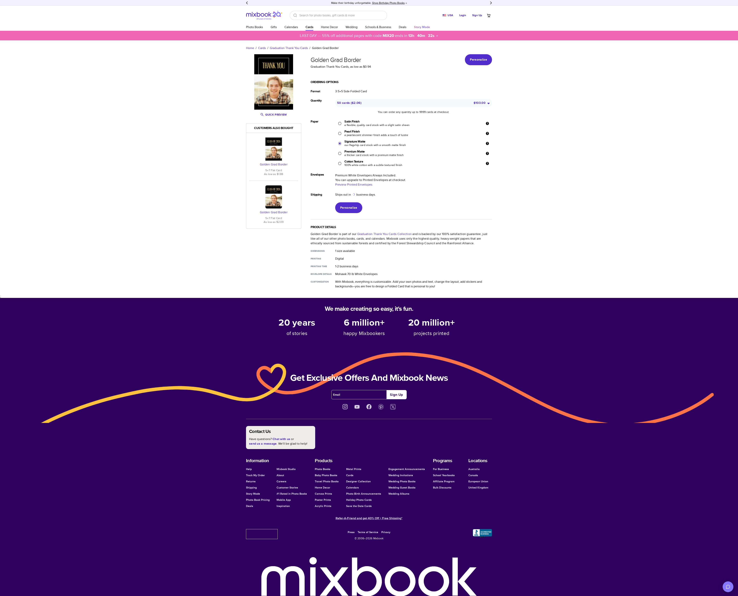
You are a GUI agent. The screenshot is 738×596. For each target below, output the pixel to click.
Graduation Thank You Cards (289, 48)
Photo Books (254, 27)
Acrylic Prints (323, 506)
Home (250, 48)
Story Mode (253, 494)
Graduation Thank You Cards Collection (384, 234)
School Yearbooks (444, 475)
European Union (478, 481)
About (280, 475)
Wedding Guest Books (402, 487)
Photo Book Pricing (258, 500)
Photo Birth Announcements (363, 494)
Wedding (351, 27)
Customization (320, 281)
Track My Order (255, 475)
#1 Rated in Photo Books (292, 494)
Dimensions (318, 251)
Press (351, 532)
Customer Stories (287, 487)
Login (462, 15)
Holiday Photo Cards (359, 500)
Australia (474, 469)
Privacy (385, 532)
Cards (309, 27)
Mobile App (284, 500)
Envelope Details (321, 274)
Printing (316, 258)
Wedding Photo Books (402, 481)
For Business (441, 469)
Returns (251, 481)
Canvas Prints (323, 494)
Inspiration (283, 506)
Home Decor (329, 27)
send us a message (263, 443)
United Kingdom (478, 487)
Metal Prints (353, 469)
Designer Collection (358, 481)
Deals (402, 27)
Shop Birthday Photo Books (388, 3)
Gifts (274, 27)
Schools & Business (378, 27)
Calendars (291, 27)
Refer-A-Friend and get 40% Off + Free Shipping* (369, 518)
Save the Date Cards (359, 506)
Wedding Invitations (400, 475)
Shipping (251, 487)
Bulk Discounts (442, 487)
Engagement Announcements (406, 469)
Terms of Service (368, 532)
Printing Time (319, 266)
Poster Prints (323, 500)
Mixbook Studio (286, 469)
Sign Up (477, 15)
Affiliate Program (444, 481)
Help (249, 469)
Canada (473, 475)
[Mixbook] (264, 15)
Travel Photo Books (327, 481)
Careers (281, 481)
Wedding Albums (398, 494)
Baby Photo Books (326, 475)
